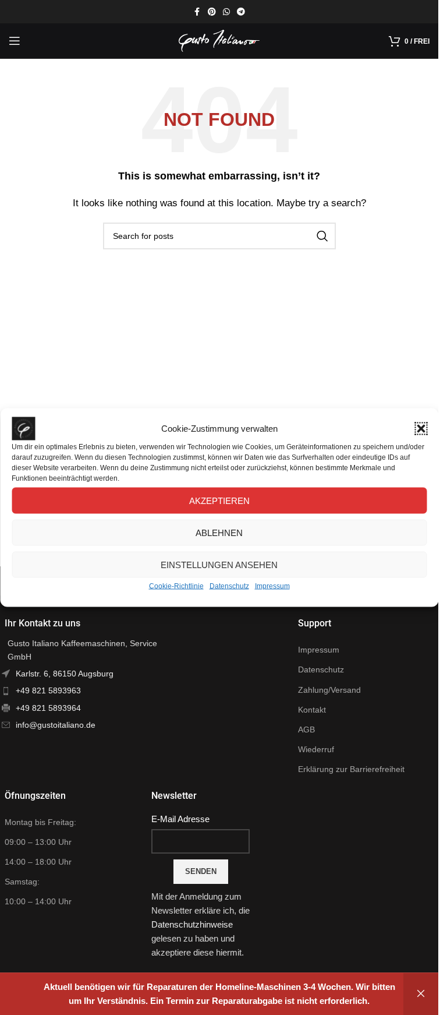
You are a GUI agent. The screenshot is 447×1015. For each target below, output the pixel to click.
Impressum (272, 586)
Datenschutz (229, 586)
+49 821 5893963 (48, 690)
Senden (201, 871)
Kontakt (312, 709)
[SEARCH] (322, 236)
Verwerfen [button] (420, 994)
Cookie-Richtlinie (176, 586)
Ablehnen (219, 532)
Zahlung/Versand (329, 690)
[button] (421, 429)
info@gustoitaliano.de (55, 724)
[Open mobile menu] (14, 40)
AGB (306, 729)
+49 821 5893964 (48, 708)
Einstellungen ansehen (219, 564)
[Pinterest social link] (211, 12)
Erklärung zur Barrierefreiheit (351, 769)
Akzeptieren (219, 500)
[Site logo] (219, 40)
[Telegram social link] (241, 12)
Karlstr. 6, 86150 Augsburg (64, 673)
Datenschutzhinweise (192, 924)
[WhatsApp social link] (226, 12)
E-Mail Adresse (180, 819)
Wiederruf (316, 749)
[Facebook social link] (197, 12)
